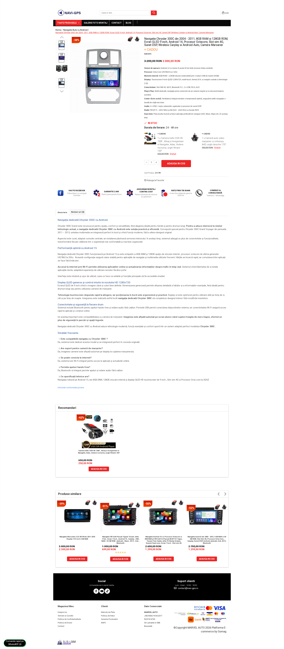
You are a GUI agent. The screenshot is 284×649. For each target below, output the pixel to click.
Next (62, 90)
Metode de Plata (108, 612)
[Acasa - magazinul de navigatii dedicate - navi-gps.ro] (70, 13)
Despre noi (62, 612)
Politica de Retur (108, 616)
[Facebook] (96, 591)
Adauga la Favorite (155, 180)
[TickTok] (107, 591)
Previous (62, 37)
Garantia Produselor (109, 619)
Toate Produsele (67, 23)
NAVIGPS (147, 54)
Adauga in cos (176, 163)
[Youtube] (101, 591)
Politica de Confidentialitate (69, 619)
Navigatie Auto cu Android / (76, 30)
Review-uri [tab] (77, 212)
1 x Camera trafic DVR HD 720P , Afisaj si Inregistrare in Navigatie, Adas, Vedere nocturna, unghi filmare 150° (171, 144)
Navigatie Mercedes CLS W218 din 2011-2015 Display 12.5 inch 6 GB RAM (77, 538)
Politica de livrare (65, 623)
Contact (117, 23)
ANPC (103, 623)
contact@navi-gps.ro (187, 588)
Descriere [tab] (62, 212)
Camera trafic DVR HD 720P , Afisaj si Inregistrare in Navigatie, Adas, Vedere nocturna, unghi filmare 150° (99, 452)
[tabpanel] (105, 77)
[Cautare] (154, 13)
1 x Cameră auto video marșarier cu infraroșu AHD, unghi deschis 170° (214, 141)
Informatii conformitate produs (71, 387)
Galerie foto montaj (95, 23)
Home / (59, 30)
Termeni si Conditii (65, 616)
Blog (128, 23)
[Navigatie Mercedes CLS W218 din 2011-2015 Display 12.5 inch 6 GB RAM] (77, 517)
